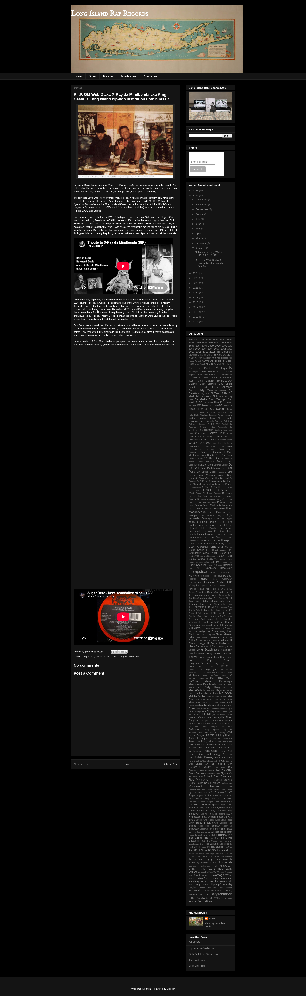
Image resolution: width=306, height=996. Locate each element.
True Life (207, 856)
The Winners (207, 850)
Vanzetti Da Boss (205, 872)
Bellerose (214, 387)
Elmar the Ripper (223, 518)
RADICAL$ (194, 767)
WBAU (228, 875)
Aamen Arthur (205, 358)
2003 (191, 349)
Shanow (201, 802)
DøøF (229, 496)
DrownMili (222, 502)
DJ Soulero (194, 490)
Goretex (228, 547)
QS (223, 760)
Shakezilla (193, 802)
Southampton (209, 817)
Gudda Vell (212, 559)
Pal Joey (219, 735)
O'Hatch (200, 724)
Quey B (229, 761)
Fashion (208, 531)
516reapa (193, 355)
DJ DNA (200, 481)
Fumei (191, 544)
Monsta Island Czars (106, 656)
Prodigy (216, 754)
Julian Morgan (221, 607)
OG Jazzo (194, 727)
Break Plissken (198, 409)
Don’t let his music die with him (158, 344)
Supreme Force (207, 829)
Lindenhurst (225, 643)
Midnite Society (197, 696)
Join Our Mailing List (203, 155)
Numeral (228, 720)
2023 (196, 278)
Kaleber (193, 616)
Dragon (192, 502)
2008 (223, 348)
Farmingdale (226, 528)
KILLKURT (194, 628)
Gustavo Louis (225, 559)
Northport (204, 720)
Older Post (170, 764)
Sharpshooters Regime (216, 802)
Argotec (192, 375)
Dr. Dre (229, 499)
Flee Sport (215, 534)
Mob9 (229, 702)
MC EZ (227, 687)
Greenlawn (202, 556)
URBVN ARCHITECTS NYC (206, 868)
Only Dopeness (212, 729)
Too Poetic (199, 853)
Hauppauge (210, 568)
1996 (191, 345)
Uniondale (225, 862)
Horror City (209, 578)
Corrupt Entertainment (213, 452)
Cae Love (219, 421)
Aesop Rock (217, 360)
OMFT (229, 727)
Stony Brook (203, 822)
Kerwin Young (205, 625)
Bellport (193, 390)
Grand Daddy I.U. (199, 550)
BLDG (199, 402)
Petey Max (207, 741)
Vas (215, 872)
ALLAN (209, 364)
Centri (229, 433)
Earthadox (208, 509)
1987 (222, 339)
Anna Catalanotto (224, 372)
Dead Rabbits (208, 468)
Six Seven (209, 808)
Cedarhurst (207, 430)
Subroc (192, 826)
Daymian (217, 465)
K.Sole (206, 613)
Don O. (223, 496)
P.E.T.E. (210, 735)
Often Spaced (225, 723)
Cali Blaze (228, 421)
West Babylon (205, 878)
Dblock (225, 465)
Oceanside (210, 723)
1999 (211, 345)
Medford (210, 690)
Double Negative (207, 499)
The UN (193, 850)
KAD (213, 613)
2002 (230, 346)
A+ (196, 358)
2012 (205, 351)
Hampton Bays (226, 562)
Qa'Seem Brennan (208, 761)
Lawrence (214, 637)
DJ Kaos (227, 481)
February (201, 243)
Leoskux (215, 640)
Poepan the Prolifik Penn (207, 744)
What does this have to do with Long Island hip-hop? (210, 883)
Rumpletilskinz (213, 790)
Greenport (211, 556)
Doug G (220, 499)
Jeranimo (223, 595)
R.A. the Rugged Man (218, 763)
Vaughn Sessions (224, 872)
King (155, 299)
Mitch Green (219, 702)
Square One (201, 820)
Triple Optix (195, 856)
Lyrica (215, 669)
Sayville (200, 795)
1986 (215, 339)
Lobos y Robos (225, 646)
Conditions (150, 76)
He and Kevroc (138, 309)
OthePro (192, 735)
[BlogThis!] (116, 652)
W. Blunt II (206, 875)
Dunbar (198, 505)
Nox (212, 720)
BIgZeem (215, 393)
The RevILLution (215, 847)
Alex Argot (200, 364)
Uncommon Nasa (209, 863)
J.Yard (229, 589)
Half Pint (214, 562)
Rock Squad (216, 780)
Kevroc (215, 625)
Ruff (230, 786)
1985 (208, 339)
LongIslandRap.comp (199, 663)
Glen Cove (216, 546)
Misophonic (194, 702)
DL (204, 493)
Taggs (191, 835)
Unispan (192, 866)
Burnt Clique (216, 418)
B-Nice (226, 378)
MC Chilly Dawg (209, 687)
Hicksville (194, 576)
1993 (216, 342)
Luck (200, 669)
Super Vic (227, 826)
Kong (222, 631)
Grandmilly (195, 552)
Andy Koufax (208, 371)
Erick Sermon (206, 525)
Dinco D (222, 472)
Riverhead (226, 776)
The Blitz (213, 838)
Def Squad (202, 472)
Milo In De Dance (223, 699)
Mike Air (210, 696)
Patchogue (202, 738)
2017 (196, 307)
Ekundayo (207, 518)
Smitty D (214, 811)
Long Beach (88, 656)
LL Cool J (214, 646)
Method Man (210, 693)
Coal (214, 443)
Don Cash (203, 496)
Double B (194, 499)
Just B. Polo (194, 610)
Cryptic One (213, 455)
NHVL (196, 714)
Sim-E (192, 808)
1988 (229, 339)
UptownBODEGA (223, 866)
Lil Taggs (201, 643)
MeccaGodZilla (197, 690)
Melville (229, 690)
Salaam (221, 792)
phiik (191, 744)
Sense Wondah (219, 795)
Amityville (224, 367)
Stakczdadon (214, 820)
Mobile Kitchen (207, 705)
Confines (204, 449)
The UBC (228, 847)
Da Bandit (225, 458)
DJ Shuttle (215, 487)
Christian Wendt (225, 440)
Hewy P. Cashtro (218, 572)
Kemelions (193, 622)
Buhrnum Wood (216, 415)
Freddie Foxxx (212, 540)
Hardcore (227, 565)
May (198, 228)
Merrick (198, 693)
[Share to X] (119, 652)
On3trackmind (196, 729)
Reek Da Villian (224, 770)
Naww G (219, 711)
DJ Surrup (222, 490)
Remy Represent (197, 773)
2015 (196, 316)
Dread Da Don (204, 502)
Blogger (170, 989)
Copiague (193, 452)
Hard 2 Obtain (215, 565)
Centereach (201, 433)
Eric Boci (222, 522)
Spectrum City (224, 817)
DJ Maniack (195, 484)
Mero (191, 693)
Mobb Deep (194, 705)
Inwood (192, 589)
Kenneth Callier (215, 622)
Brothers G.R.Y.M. (208, 412)
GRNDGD (194, 942)
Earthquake (219, 508)
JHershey (202, 598)
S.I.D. (214, 792)
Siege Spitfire (212, 805)
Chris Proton (194, 440)
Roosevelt (195, 786)
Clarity (206, 443)
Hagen (191, 562)
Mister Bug (207, 702)
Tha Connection (198, 837)
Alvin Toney (227, 364)
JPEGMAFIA (200, 607)
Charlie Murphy (205, 437)
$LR (191, 339)
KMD (223, 628)
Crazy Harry (200, 455)
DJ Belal (224, 478)
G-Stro (199, 544)
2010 (191, 351)
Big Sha (205, 393)
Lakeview (227, 634)
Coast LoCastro (224, 443)
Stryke (215, 823)
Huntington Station (214, 582)
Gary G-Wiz (225, 544)
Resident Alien (213, 773)
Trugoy (208, 859)
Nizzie (229, 714)
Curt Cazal (226, 455)
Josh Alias (213, 604)
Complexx (210, 446)
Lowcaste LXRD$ (218, 666)
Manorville (203, 678)
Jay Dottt (219, 592)
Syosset (214, 832)
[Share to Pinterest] (126, 652)
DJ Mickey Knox (211, 484)
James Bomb (195, 592)
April (198, 233)
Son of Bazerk (217, 814)
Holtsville (192, 579)
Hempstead (198, 571)
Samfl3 (228, 792)
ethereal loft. (197, 528)
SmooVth (194, 813)
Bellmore (226, 387)
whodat (229, 887)
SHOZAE (199, 804)
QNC (218, 761)
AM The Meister (200, 368)
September (202, 209)
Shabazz (227, 798)
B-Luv (219, 377)
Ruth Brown (226, 790)
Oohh (206, 732)
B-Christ (204, 378)
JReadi (210, 607)
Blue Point (220, 402)
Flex (223, 534)
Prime (192, 754)
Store (92, 76)
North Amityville (215, 717)
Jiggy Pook (213, 598)
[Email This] (112, 652)
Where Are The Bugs (211, 887)
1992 (210, 342)
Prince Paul (204, 754)
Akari (191, 363)
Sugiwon (216, 826)
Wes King (193, 878)
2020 (196, 292)
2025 (196, 195)
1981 (196, 340)
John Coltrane (210, 601)
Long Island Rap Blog (212, 657)
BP (220, 405)
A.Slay (191, 358)
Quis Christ (195, 764)
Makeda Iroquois (196, 672)
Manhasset (194, 675)
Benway (222, 390)
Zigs (215, 902)
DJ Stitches (207, 490)
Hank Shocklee (197, 564)
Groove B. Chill (224, 556)
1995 (229, 342)
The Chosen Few (214, 841)
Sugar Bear (204, 826)
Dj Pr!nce (227, 484)
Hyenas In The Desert (212, 586)
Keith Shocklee (224, 619)
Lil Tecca (212, 643)
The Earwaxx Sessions (217, 844)
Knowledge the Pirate (206, 631)
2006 (210, 349)
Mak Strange (226, 669)
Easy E (221, 515)
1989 (191, 342)
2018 (196, 302)
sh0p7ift (216, 798)
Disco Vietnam (206, 475)
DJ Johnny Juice (213, 481)
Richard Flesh (211, 776)
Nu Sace (219, 720)
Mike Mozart (220, 696)
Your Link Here (197, 965)
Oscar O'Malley (217, 732)
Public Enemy (203, 757)
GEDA (192, 547)
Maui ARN (222, 684)
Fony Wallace (217, 537)
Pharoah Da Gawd (223, 741)
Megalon (220, 690)
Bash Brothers (208, 384)
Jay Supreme (196, 595)
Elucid (203, 521)
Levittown (224, 640)
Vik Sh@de (195, 875)
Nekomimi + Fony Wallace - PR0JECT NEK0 (209, 254)
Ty (198, 862)
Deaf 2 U (220, 468)
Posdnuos (210, 751)
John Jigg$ (226, 601)
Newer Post (81, 764)
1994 (223, 342)
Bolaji (216, 405)
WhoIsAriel (194, 890)
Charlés (193, 436)
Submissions (128, 76)
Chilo (217, 436)
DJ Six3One (227, 487)
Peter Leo (194, 741)
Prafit (230, 751)
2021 (196, 287)
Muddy (222, 708)
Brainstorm (227, 405)
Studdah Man (226, 823)
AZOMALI (194, 377)
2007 (216, 348)
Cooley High (225, 449)
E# (202, 509)
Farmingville (195, 531)
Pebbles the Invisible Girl (221, 738)
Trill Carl (228, 853)
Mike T (210, 699)
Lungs (207, 669)
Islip (214, 589)
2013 (212, 351)
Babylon (210, 381)
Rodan (200, 783)
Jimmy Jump (195, 601)
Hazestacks (226, 568)
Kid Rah (223, 625)
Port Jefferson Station (212, 747)
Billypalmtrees (203, 396)
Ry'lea (191, 792)
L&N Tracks (201, 634)
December (202, 199)
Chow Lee (226, 436)
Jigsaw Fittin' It (225, 598)
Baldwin (193, 383)
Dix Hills (215, 478)
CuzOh (192, 458)
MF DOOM (225, 693)
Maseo (208, 681)
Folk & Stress (201, 537)
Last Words (202, 637)
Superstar (194, 829)
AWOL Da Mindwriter (220, 374)
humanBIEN (227, 579)
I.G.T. (229, 585)
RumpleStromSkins (197, 790)
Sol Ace (205, 814)
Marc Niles (216, 678)
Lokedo (192, 650)
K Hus (226, 610)
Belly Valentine (208, 390)
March (199, 238)
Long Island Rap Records (109, 13)
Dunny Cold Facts (212, 505)
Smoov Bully (226, 811)
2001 (224, 346)
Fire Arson (219, 531)
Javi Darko (207, 592)
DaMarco (210, 461)
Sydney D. (205, 832)
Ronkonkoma (226, 783)
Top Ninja (209, 853)
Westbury (194, 881)
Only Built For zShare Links (204, 954)
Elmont (193, 521)
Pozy (222, 751)
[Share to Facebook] (122, 652)
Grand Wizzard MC (222, 550)
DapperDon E (195, 465)
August (200, 214)
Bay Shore (225, 383)
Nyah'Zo (192, 724)
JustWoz (204, 610)
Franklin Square (196, 541)
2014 (196, 321)
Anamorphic (194, 372)
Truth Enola (221, 859)
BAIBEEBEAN (224, 381)
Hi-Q (230, 572)
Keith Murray (207, 619)
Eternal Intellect (223, 525)
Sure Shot (220, 829)
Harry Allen (195, 568)
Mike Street (200, 699)
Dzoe (197, 508)
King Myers (205, 628)
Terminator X (225, 834)
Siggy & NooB (226, 805)
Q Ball (196, 761)
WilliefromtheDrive (213, 890)
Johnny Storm (197, 604)
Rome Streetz (212, 782)
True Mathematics (223, 856)
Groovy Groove (197, 559)
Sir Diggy (200, 808)
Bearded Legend (198, 387)
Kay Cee (223, 616)
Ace (214, 358)
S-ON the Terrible (202, 792)
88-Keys (218, 355)
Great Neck (210, 552)
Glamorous (202, 547)
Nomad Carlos (197, 717)
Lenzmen (207, 640)
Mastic (213, 684)
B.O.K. (200, 381)
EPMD (212, 521)
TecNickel (212, 835)
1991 (204, 342)
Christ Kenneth (209, 439)
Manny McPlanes (211, 675)
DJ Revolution (195, 487)
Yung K (193, 901)
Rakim (207, 767)
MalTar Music (217, 672)
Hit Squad (204, 576)
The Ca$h (201, 841)
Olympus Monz (217, 727)
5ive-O (210, 355)
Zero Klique (204, 901)
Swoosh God (194, 832)
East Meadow (217, 512)
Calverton (193, 424)
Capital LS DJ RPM (209, 424)
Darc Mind (99, 341)
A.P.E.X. (227, 355)
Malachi (207, 672)
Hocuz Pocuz (216, 576)
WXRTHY (205, 894)
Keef (196, 619)
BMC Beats (202, 405)
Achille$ (198, 361)
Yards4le (228, 898)
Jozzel (191, 607)
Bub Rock (221, 412)
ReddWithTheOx (207, 770)
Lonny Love (219, 663)
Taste (204, 835)
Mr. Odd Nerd (213, 708)
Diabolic (213, 472)
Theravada (223, 850)
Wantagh (218, 875)
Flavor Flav (203, 534)
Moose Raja (201, 708)
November (202, 204)
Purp (191, 761)
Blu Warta (208, 402)
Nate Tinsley (208, 711)
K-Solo (199, 613)
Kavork (216, 616)
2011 (198, 351)
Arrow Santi (202, 375)
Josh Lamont (226, 604)
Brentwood (217, 408)
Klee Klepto (215, 628)
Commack (194, 446)
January (200, 247)
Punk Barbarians (223, 757)
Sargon (192, 795)
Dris (214, 502)
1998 (204, 346)
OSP (229, 732)
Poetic (224, 744)
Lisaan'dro (194, 646)
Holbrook (227, 576)
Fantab (212, 528)
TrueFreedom (195, 859)
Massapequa (225, 681)
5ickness (202, 355)
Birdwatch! (218, 396)
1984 (202, 339)
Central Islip (217, 433)
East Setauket (207, 515)
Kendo (202, 622)
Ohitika (205, 727)
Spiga (192, 820)
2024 (196, 273)
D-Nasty (199, 458)
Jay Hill (229, 592)
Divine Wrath (204, 478)
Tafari (229, 832)
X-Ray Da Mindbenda (129, 656)
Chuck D (195, 442)
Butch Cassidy (206, 421)
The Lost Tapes (197, 959)
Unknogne (205, 866)
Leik (201, 640)
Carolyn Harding (208, 427)
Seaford (208, 795)
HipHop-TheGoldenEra (201, 948)
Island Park (204, 589)
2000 (218, 345)
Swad (229, 829)
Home (78, 76)
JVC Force (216, 610)
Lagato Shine (215, 634)
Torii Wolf (219, 853)
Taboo (223, 832)
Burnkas (203, 418)
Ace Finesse (222, 358)
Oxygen (201, 735)
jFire (195, 598)
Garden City (210, 544)
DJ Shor (205, 487)
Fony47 (229, 537)
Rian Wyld (197, 776)
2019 (196, 297)
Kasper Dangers (204, 616)
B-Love (212, 378)
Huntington (195, 582)
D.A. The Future (211, 458)
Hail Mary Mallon (202, 562)
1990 (198, 342)
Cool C (213, 449)
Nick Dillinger (208, 714)
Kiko (230, 625)
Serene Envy (202, 799)
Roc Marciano (198, 779)
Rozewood (216, 786)
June (199, 223)
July (198, 219)
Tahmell (198, 835)
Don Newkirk (214, 496)
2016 (196, 312)
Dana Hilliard (224, 461)
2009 (229, 349)
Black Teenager (217, 399)
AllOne (217, 364)
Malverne (228, 672)
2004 (197, 348)
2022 (196, 283)
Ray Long (220, 767)
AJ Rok (228, 361)
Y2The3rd (219, 898)
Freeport (226, 540)
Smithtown (202, 811)
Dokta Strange (214, 493)
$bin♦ (211, 918)
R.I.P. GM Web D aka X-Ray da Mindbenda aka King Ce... (209, 263)
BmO (211, 405)
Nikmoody (221, 714)
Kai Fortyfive (225, 613)
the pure (202, 847)
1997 (198, 346)
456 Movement (224, 352)
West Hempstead (222, 878)
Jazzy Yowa (210, 595)
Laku (191, 637)
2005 (204, 349)
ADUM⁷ (206, 361)
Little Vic (204, 646)
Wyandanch (222, 894)
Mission (108, 76)
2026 (196, 190)
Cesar (161, 299)
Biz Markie (201, 399)
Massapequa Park (198, 684)
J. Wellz (221, 589)
